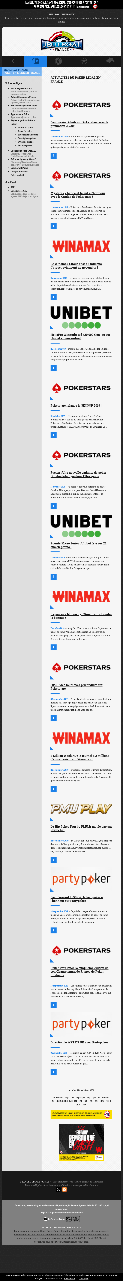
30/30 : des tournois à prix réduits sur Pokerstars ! (76, 686)
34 (80, 1097)
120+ (78, 1104)
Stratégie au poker (27, 138)
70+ (86, 1101)
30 (65, 1097)
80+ (91, 1101)
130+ (84, 1104)
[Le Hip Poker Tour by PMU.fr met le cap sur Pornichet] (81, 809)
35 (84, 1097)
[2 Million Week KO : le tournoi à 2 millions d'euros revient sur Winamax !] (81, 738)
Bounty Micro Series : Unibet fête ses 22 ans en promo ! (78, 545)
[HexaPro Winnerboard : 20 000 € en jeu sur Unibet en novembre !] (81, 317)
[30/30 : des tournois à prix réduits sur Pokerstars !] (81, 667)
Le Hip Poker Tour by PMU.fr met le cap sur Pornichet (81, 828)
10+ (57, 1101)
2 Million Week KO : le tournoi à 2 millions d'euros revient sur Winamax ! (80, 757)
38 (95, 1097)
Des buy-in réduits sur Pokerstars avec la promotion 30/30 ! (79, 124)
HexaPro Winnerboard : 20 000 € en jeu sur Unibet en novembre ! (80, 336)
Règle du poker (25, 131)
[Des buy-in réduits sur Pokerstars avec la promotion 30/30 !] (81, 105)
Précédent (58, 1097)
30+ (67, 1101)
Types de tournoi (26, 141)
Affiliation (65, 1185)
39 (99, 1097)
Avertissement (51, 1185)
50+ (77, 1101)
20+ (62, 1101)
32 (73, 1097)
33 (76, 1097)
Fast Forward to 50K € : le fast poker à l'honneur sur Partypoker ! (77, 899)
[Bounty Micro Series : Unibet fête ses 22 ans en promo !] (81, 525)
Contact (94, 1185)
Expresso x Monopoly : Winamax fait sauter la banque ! (81, 616)
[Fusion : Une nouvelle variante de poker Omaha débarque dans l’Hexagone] (81, 455)
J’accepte (83, 1278)
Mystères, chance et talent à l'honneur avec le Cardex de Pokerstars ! (78, 195)
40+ (72, 1101)
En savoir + (69, 1278)
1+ (53, 1101)
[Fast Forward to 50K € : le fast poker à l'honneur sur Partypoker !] (81, 879)
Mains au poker (25, 127)
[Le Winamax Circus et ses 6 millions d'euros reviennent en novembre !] (81, 246)
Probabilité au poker (28, 134)
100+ (102, 1101)
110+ (108, 1101)
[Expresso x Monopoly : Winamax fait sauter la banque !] (81, 596)
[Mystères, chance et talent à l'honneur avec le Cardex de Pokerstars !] (81, 175)
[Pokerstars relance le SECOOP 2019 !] (81, 388)
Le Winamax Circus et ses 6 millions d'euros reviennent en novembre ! (76, 265)
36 (88, 1097)
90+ (96, 1101)
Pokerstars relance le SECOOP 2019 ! (76, 405)
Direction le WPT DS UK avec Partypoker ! (80, 1042)
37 (91, 1097)
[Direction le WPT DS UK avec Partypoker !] (81, 1024)
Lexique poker (25, 145)
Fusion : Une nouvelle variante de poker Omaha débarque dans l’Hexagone (78, 474)
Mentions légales (33, 1185)
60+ (82, 1101)
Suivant (105, 1097)
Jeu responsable (80, 1185)
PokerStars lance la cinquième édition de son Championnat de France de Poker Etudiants (79, 971)
